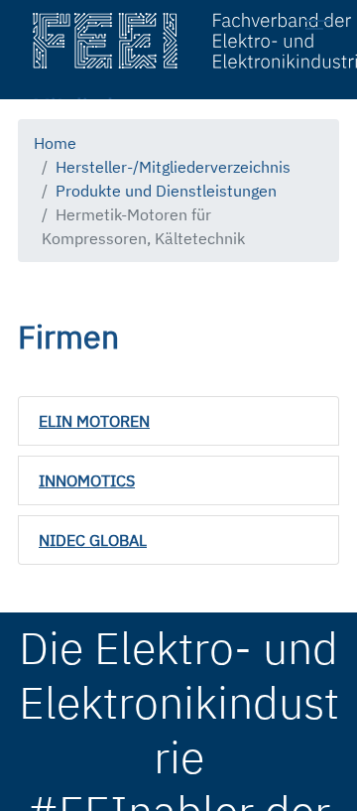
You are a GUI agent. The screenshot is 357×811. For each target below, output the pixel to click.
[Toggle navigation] (323, 28)
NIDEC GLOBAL (93, 540)
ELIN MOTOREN (94, 421)
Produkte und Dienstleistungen (166, 191)
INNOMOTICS (87, 480)
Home (55, 143)
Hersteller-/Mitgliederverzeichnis (173, 167)
